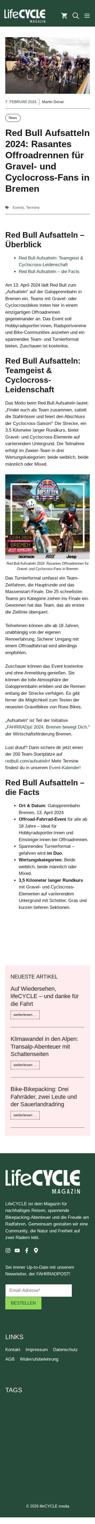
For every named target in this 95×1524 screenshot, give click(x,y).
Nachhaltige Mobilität (23, 1443)
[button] (76, 16)
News (13, 118)
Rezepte (60, 1464)
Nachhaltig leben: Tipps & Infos (58, 1450)
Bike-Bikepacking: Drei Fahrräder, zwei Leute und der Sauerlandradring (44, 1097)
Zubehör (35, 1477)
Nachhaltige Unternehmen (66, 1443)
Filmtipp (12, 1423)
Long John (48, 1430)
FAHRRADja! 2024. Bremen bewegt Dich (47, 727)
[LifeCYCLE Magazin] (24, 15)
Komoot (30, 1430)
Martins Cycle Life (20, 1436)
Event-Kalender (64, 767)
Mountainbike (50, 1436)
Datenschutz (65, 1349)
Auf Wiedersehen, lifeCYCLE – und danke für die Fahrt (45, 996)
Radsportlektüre (19, 1464)
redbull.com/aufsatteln (27, 761)
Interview (50, 1423)
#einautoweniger (19, 1403)
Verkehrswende (72, 1470)
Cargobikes (30, 1409)
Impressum (37, 1349)
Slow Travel (15, 1470)
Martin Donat (53, 102)
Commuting (53, 1409)
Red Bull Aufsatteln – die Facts (49, 271)
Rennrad (42, 1464)
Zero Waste (15, 1477)
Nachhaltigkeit (17, 1450)
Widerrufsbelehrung (39, 1359)
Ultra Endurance (42, 1470)
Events (18, 207)
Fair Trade (66, 1416)
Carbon (11, 1409)
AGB (10, 1359)
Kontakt (12, 1349)
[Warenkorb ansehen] (64, 16)
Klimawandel (72, 1423)
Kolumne (13, 1430)
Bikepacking (66, 1403)
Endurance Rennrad (22, 1416)
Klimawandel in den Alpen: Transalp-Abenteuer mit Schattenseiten (44, 1046)
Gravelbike (30, 1423)
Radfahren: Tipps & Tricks (27, 1457)
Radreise (60, 1457)
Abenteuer (45, 1403)
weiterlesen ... (25, 1015)
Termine (33, 207)
